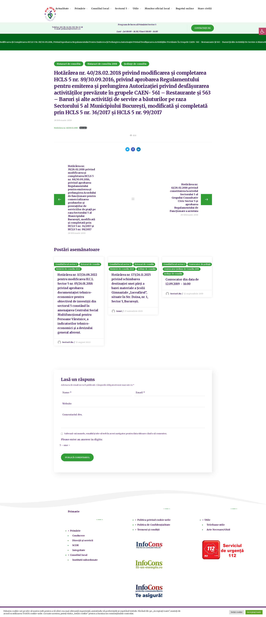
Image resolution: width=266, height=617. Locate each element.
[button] (262, 31)
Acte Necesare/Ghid (218, 529)
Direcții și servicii (82, 540)
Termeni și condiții (148, 529)
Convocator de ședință (199, 264)
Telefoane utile (216, 524)
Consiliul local (78, 555)
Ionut (119, 311)
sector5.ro (67, 342)
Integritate (78, 550)
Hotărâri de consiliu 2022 (68, 269)
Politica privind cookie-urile (154, 519)
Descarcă (83, 128)
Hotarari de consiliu (68, 63)
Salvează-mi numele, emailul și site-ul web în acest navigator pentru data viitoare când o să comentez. (115, 433)
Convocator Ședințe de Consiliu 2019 (181, 269)
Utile (207, 519)
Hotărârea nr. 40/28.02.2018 (66, 128)
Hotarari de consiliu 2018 (102, 63)
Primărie (75, 530)
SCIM (75, 545)
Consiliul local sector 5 (66, 264)
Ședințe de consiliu (135, 63)
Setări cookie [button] (236, 612)
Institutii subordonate (85, 559)
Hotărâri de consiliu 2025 (122, 269)
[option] (79, 301)
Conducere (78, 535)
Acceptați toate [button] (254, 612)
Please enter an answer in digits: (82, 439)
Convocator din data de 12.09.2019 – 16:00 (182, 282)
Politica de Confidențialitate (153, 524)
